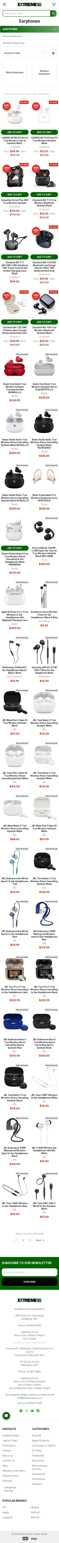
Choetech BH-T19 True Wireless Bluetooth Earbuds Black (44, 203)
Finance (7, 1450)
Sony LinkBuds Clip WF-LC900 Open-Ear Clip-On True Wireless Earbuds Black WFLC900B (44, 552)
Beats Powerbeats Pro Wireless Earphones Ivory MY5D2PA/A (44, 498)
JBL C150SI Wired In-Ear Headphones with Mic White (44, 1151)
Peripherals (38, 1455)
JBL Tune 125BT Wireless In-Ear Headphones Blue (15, 1204)
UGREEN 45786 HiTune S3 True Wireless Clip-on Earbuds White (15, 140)
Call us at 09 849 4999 (29, 1403)
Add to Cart (14, 132)
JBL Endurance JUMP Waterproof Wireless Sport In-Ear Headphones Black (15, 1152)
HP (4, 1507)
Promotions (9, 1445)
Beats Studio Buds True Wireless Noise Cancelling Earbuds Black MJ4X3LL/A (14, 498)
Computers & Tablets (43, 1445)
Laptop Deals (10, 1440)
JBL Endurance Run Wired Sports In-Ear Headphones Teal (14, 881)
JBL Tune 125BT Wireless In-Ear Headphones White (44, 1096)
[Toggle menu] (4, 4)
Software (37, 1484)
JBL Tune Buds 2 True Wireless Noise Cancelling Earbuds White (44, 776)
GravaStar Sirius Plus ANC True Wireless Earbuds (14, 201)
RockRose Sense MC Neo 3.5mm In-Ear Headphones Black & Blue (44, 615)
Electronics (38, 1460)
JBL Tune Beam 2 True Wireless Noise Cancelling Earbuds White (44, 723)
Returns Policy (11, 1475)
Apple (6, 1512)
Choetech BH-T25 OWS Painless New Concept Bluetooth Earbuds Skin (15, 330)
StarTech (35, 1512)
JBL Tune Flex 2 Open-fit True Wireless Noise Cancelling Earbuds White (14, 776)
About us (7, 1455)
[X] (26, 1410)
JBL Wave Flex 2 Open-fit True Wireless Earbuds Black (14, 723)
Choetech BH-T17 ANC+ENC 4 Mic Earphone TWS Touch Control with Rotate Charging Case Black (14, 268)
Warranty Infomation (14, 1470)
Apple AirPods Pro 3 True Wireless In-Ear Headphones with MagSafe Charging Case (14, 616)
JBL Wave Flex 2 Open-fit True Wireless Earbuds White (44, 828)
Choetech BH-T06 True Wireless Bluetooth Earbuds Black (44, 330)
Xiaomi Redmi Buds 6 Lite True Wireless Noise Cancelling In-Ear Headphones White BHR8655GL (14, 559)
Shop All (36, 1435)
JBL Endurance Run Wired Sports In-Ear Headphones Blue (14, 934)
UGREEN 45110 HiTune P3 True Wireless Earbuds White (44, 140)
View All (35, 1517)
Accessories (38, 1474)
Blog (5, 1465)
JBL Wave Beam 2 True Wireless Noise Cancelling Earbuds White (14, 828)
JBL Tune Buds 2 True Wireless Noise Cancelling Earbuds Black (14, 1098)
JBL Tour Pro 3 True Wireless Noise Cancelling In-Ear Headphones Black (44, 990)
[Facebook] (21, 1410)
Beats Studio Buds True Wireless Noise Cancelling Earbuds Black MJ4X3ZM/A (44, 443)
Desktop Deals (11, 1435)
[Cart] (54, 4)
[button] (53, 53)
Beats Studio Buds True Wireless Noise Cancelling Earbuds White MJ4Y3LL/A (14, 442)
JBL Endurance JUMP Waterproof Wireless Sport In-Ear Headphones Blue (44, 935)
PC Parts (37, 1450)
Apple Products (40, 1440)
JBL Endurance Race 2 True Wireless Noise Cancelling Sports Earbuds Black (44, 1043)
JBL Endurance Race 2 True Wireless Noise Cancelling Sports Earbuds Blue (14, 1043)
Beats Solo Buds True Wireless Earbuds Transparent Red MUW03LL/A (14, 388)
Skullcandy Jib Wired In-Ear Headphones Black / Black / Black (14, 670)
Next (39, 1240)
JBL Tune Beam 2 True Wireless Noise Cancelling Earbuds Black (44, 881)
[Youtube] (32, 1410)
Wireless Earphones (13, 43)
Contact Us (9, 1460)
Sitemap (7, 1480)
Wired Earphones (12, 36)
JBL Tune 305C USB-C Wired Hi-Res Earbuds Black (44, 1206)
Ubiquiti (35, 1507)
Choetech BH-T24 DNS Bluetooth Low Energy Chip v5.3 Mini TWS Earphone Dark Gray (44, 266)
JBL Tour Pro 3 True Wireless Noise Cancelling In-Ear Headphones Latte (14, 990)
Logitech (7, 1517)
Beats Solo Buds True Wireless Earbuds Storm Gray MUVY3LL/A (44, 387)
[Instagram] (38, 1410)
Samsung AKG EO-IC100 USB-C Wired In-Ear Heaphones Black (44, 670)
